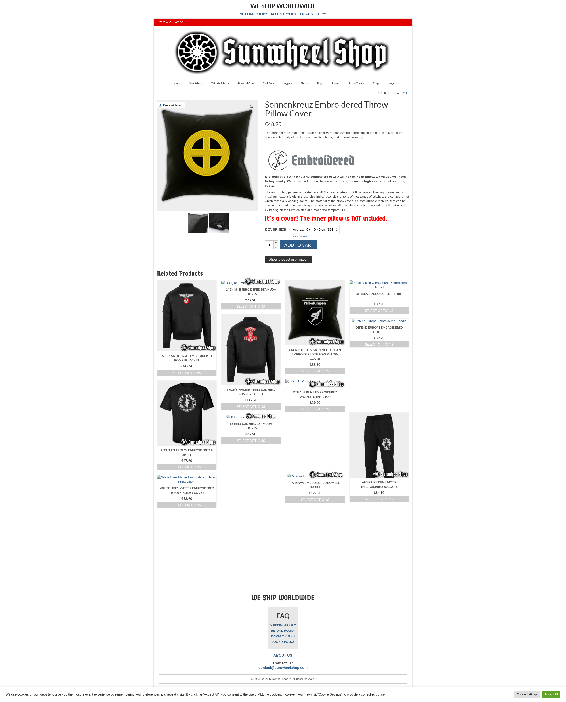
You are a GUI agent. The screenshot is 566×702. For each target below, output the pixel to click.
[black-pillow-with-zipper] (218, 223)
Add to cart (298, 245)
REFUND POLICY (283, 14)
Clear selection (299, 236)
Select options (187, 372)
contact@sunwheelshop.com (283, 668)
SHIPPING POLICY (253, 14)
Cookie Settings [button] (527, 694)
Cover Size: (276, 229)
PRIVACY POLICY (313, 14)
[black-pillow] (197, 223)
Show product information (288, 259)
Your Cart (173, 22)
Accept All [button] (551, 694)
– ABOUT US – (283, 655)
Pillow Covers (399, 93)
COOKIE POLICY (283, 641)
